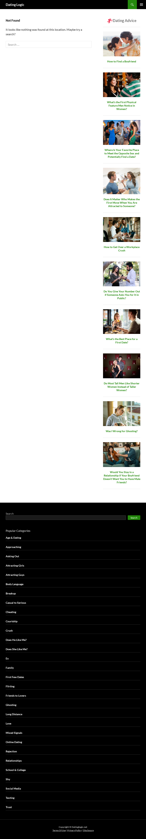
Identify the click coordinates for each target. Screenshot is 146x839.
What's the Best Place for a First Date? (121, 340)
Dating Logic (15, 4)
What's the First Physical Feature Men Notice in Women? (121, 105)
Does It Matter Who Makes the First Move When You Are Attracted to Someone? (122, 203)
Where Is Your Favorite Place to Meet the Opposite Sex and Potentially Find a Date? (121, 153)
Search (10, 513)
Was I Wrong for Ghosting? (122, 431)
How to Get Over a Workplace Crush (122, 248)
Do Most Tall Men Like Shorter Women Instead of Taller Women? (122, 387)
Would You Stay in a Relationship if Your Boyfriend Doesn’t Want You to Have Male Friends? (121, 477)
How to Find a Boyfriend (121, 61)
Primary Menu (141, 4)
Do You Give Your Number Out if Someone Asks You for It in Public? (122, 295)
